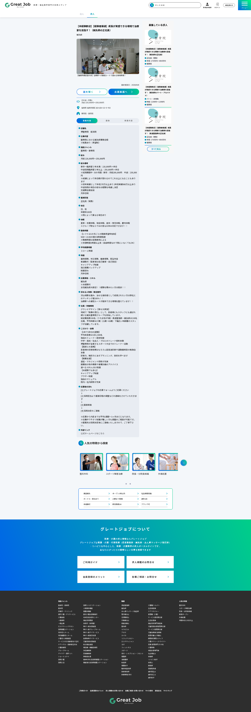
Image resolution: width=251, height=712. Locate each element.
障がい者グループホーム (91, 629)
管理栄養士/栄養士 (154, 635)
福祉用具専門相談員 (155, 623)
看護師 (123, 656)
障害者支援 (87, 656)
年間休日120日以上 (186, 620)
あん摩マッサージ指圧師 (130, 611)
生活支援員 (152, 620)
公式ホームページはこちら (92, 433)
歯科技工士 (152, 674)
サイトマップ (167, 690)
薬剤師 (150, 665)
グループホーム (63, 650)
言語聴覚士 (125, 617)
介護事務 (151, 647)
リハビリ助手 (153, 659)
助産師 (123, 662)
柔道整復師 (125, 605)
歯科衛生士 (152, 671)
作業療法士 (125, 620)
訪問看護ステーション (66, 629)
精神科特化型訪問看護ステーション (95, 659)
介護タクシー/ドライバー (157, 641)
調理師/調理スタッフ (155, 638)
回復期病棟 (87, 653)
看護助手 (124, 665)
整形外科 (182, 605)
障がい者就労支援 (89, 635)
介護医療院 (62, 647)
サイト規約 (149, 690)
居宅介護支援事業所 (90, 614)
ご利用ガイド (83, 690)
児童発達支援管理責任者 (156, 626)
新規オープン (183, 614)
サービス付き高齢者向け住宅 (68, 641)
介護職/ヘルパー (154, 605)
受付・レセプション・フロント (132, 653)
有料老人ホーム (63, 632)
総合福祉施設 (88, 644)
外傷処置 (182, 617)
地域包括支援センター (91, 617)
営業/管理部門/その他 (156, 644)
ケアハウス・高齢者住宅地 (67, 644)
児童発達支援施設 (89, 641)
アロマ (123, 632)
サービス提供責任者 (155, 617)
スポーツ (124, 650)
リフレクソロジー (127, 638)
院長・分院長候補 (185, 611)
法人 (82, 13)
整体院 (60, 608)
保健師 (150, 656)
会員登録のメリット (97, 690)
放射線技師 (125, 671)
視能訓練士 (125, 623)
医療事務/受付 (126, 674)
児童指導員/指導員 (154, 632)
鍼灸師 (123, 608)
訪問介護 (61, 659)
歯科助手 (151, 677)
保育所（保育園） (89, 623)
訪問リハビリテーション (92, 605)
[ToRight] (184, 463)
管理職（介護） (153, 614)
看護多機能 (87, 611)
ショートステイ (63, 656)
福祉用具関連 (88, 620)
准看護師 (124, 659)
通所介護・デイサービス (66, 614)
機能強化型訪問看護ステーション (95, 662)
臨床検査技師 (126, 668)
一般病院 (61, 620)
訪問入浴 (61, 662)
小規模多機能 (88, 608)
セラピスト (125, 629)
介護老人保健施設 (64, 638)
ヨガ (123, 644)
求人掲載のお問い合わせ (114, 690)
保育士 (150, 662)
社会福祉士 (152, 653)
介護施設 (61, 617)
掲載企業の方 (229, 5)
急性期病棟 (87, 650)
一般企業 (61, 623)
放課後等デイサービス (91, 638)
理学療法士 (125, 614)
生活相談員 (152, 608)
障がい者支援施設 (89, 626)
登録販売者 (152, 668)
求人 (92, 13)
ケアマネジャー (153, 611)
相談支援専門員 (153, 650)
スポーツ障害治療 (185, 608)
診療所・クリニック (65, 611)
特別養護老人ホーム (65, 635)
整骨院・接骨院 (63, 605)
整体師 (123, 626)
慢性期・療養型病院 (90, 647)
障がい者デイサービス (91, 632)
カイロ (123, 635)
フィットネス (126, 647)
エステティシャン (127, 641)
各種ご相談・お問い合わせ (134, 690)
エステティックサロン (66, 626)
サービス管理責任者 (155, 629)
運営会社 (158, 690)
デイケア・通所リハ (65, 653)
